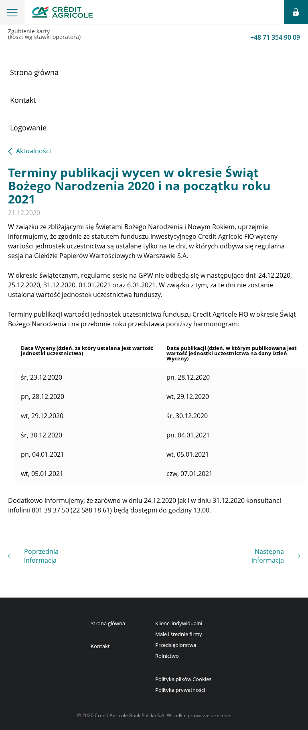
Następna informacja (267, 556)
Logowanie (28, 127)
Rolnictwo (167, 655)
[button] (12, 12)
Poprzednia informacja (41, 556)
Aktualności (33, 151)
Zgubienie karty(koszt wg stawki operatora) (154, 34)
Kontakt (23, 100)
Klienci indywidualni (178, 623)
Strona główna (34, 72)
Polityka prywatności (180, 689)
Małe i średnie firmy (178, 634)
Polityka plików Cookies (183, 679)
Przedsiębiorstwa (175, 645)
